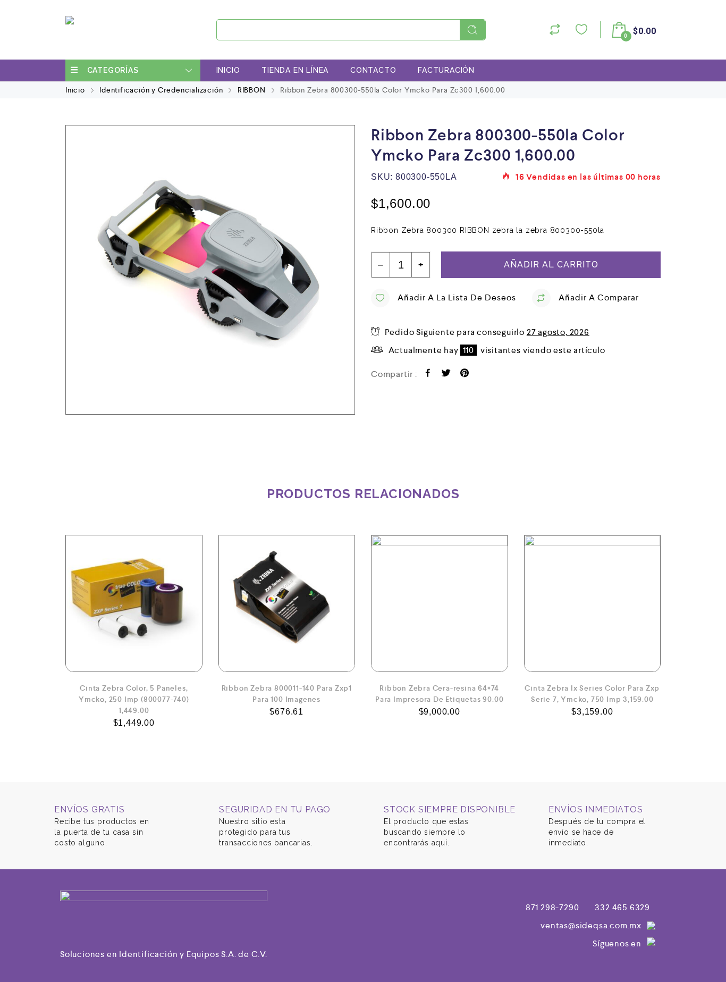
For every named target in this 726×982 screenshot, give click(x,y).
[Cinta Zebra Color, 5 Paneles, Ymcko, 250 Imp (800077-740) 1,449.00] (134, 603)
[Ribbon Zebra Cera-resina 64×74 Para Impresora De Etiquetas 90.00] (440, 603)
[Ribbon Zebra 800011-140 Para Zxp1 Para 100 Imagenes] (287, 603)
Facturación (446, 70)
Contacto (373, 70)
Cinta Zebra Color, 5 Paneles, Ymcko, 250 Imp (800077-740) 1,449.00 (134, 699)
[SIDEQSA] (71, 30)
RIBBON (252, 90)
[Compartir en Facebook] (428, 374)
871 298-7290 (552, 907)
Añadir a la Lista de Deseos (457, 297)
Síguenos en (617, 943)
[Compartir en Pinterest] (464, 374)
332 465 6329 (622, 907)
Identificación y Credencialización (161, 90)
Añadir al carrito (551, 264)
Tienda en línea (294, 70)
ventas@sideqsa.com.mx (591, 925)
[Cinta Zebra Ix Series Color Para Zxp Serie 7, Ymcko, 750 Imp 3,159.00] (593, 603)
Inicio (228, 70)
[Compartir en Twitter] (446, 374)
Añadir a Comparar (599, 297)
